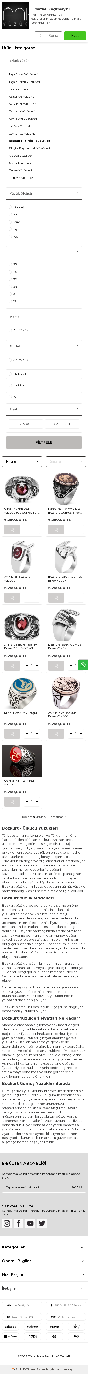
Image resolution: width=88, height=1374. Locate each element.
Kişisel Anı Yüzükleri (22, 96)
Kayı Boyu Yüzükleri (23, 118)
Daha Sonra (48, 35)
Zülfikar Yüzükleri (21, 178)
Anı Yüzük (20, 330)
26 (15, 272)
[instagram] (7, 1223)
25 (15, 264)
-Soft (17, 1369)
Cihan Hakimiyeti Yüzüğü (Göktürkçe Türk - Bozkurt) (21, 510)
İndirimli (19, 385)
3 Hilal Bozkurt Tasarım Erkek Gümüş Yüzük (20, 646)
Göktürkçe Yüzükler (23, 133)
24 (15, 286)
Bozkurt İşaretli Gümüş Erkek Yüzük (65, 578)
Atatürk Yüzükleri (21, 163)
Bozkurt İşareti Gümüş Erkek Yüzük (64, 646)
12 (14, 301)
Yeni (16, 396)
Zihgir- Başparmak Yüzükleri (29, 148)
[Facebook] (18, 1223)
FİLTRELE (44, 442)
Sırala (55, 461)
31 (14, 294)
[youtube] (30, 1223)
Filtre (11, 461)
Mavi (16, 222)
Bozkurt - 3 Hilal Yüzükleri (30, 141)
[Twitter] (42, 1223)
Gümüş (18, 207)
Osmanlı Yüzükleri (22, 111)
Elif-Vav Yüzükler (21, 126)
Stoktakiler (21, 374)
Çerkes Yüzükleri (20, 170)
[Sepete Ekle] (12, 529)
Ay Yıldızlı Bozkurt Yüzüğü (17, 578)
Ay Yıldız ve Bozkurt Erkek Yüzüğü (62, 714)
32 (15, 279)
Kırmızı (18, 214)
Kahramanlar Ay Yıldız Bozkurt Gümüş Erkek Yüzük (64, 510)
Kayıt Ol (76, 1187)
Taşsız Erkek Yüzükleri (24, 82)
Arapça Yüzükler (20, 155)
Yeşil (16, 236)
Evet (75, 35)
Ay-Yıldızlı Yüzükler (22, 104)
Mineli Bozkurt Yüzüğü (20, 713)
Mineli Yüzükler (19, 89)
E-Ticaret (29, 1369)
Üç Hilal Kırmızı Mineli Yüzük (19, 782)
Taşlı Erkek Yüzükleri (23, 74)
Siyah (17, 229)
